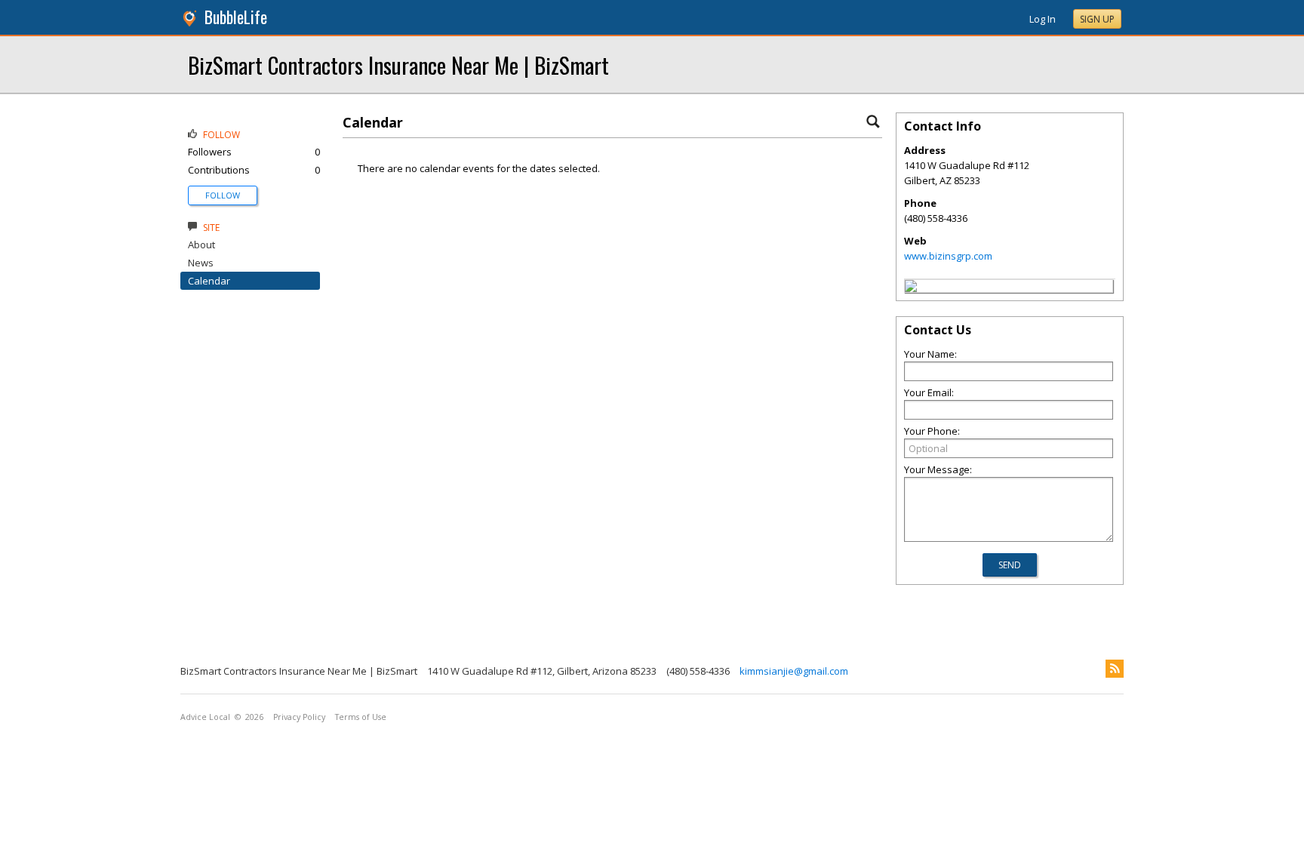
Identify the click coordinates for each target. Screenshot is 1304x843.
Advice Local (205, 717)
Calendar (209, 281)
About (201, 244)
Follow (222, 195)
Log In (1042, 19)
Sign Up (1097, 19)
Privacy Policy (299, 717)
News (201, 262)
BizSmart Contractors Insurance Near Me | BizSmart (398, 64)
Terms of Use (360, 717)
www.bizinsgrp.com (948, 256)
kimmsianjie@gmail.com (794, 671)
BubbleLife (236, 17)
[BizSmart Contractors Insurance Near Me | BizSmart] (911, 288)
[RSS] (1115, 669)
